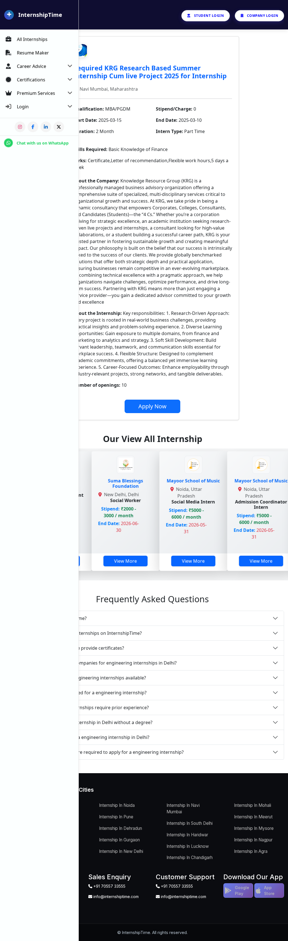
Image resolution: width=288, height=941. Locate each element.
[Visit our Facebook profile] (33, 127)
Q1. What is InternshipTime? (57, 618)
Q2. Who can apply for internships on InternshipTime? (84, 633)
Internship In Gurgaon (119, 839)
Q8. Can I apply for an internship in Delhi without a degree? (89, 722)
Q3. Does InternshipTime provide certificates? (75, 648)
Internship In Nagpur (253, 839)
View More (90, 561)
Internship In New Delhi (121, 851)
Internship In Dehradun (120, 828)
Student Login (209, 15)
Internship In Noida (117, 805)
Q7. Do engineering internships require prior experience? (88, 707)
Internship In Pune (116, 816)
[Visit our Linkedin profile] (45, 127)
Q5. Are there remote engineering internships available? (86, 678)
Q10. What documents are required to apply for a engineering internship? (105, 752)
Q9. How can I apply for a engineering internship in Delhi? (88, 737)
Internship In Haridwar (187, 834)
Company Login (262, 15)
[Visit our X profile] (58, 127)
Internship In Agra (250, 851)
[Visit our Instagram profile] (20, 127)
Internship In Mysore (254, 828)
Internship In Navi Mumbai (183, 808)
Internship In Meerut (253, 816)
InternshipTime (40, 15)
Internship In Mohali (252, 805)
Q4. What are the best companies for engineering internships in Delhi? (102, 663)
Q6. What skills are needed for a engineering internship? (87, 693)
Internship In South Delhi (189, 823)
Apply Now (152, 406)
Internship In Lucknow (187, 846)
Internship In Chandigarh (189, 857)
